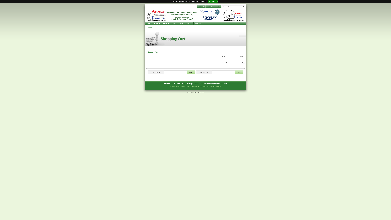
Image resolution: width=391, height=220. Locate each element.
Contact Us (156, 23)
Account (201, 7)
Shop (188, 23)
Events (174, 23)
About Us (166, 23)
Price (241, 56)
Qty (223, 56)
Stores (181, 23)
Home (148, 23)
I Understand (213, 1)
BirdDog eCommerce (198, 92)
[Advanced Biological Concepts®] (195, 15)
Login (218, 7)
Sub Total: (225, 62)
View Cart (198, 23)
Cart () (210, 7)
